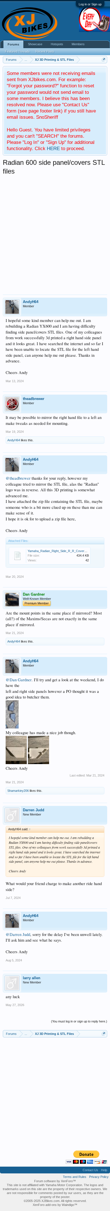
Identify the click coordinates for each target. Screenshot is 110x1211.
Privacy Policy (99, 1176)
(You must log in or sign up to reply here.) (79, 1021)
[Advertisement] (55, 234)
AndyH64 (30, 302)
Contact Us (90, 1170)
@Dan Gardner (19, 679)
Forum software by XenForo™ (55, 1181)
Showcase (35, 44)
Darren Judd (33, 810)
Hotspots (57, 44)
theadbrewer (33, 399)
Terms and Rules (74, 1176)
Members (78, 44)
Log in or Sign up (90, 4)
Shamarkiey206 (18, 790)
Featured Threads (17, 51)
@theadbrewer (18, 478)
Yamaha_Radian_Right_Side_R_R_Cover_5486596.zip (65, 551)
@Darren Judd (18, 934)
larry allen (31, 978)
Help (104, 1170)
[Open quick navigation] (103, 59)
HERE (53, 148)
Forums (13, 44)
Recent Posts (45, 51)
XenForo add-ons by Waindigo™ (55, 1204)
